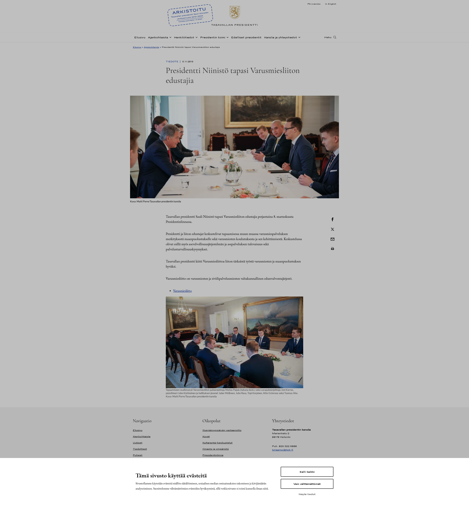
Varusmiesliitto (182, 291)
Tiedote (172, 61)
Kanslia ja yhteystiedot (280, 37)
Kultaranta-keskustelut (217, 442)
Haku (328, 37)
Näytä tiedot (307, 494)
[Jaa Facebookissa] (332, 219)
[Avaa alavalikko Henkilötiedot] (195, 37)
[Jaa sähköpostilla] (332, 239)
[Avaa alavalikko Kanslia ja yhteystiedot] (298, 37)
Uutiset (137, 442)
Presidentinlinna (212, 455)
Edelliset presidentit (246, 37)
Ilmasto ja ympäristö (215, 448)
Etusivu (139, 37)
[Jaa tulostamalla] (332, 249)
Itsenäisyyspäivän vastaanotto (221, 430)
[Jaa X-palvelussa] (332, 229)
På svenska (313, 4)
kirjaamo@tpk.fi (282, 449)
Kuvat (206, 436)
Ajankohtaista (158, 37)
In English (330, 4)
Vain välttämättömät (307, 483)
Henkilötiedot (184, 37)
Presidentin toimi (212, 37)
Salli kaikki (307, 471)
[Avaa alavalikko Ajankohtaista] (169, 37)
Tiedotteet (140, 448)
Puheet (137, 455)
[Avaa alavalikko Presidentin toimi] (226, 37)
